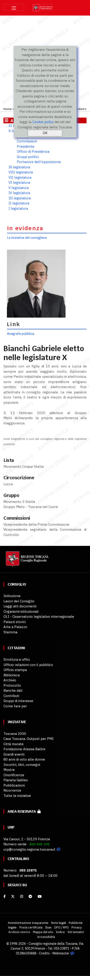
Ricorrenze (12, 790)
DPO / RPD (61, 927)
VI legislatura (19, 182)
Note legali (58, 923)
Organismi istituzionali (21, 611)
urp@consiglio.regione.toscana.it (29, 849)
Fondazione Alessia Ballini (24, 749)
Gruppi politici (28, 157)
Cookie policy (43, 122)
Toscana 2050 (14, 733)
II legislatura (19, 203)
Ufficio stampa (15, 670)
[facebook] (4, 896)
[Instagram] (21, 896)
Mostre (9, 769)
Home (7, 109)
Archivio (9, 680)
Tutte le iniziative (17, 795)
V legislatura (19, 188)
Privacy (77, 927)
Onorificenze (13, 775)
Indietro (81, 109)
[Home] (26, 561)
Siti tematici (76, 932)
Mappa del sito (43, 932)
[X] (13, 896)
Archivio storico (19, 932)
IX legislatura (19, 167)
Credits (44, 953)
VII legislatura (20, 177)
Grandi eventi (13, 754)
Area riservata (22, 811)
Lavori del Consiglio (18, 601)
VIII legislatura (21, 172)
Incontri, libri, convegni (21, 764)
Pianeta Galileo (15, 780)
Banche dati (12, 690)
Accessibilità (46, 937)
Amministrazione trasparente (28, 923)
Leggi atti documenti (19, 606)
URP (11, 827)
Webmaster (60, 953)
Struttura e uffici (16, 659)
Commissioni (27, 141)
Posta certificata (30, 927)
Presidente (25, 146)
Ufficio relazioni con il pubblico (28, 665)
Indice (60, 932)
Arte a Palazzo (15, 627)
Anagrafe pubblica (20, 333)
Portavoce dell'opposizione (39, 162)
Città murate (13, 744)
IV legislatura (19, 193)
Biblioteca (11, 675)
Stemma (10, 632)
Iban (48, 927)
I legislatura (18, 208)
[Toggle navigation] (13, 7)
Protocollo (12, 685)
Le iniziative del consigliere (27, 237)
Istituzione (12, 596)
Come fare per (15, 706)
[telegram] (31, 896)
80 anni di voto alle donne (24, 759)
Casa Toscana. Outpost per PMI (28, 738)
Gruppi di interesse (18, 701)
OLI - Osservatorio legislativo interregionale (38, 616)
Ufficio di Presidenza (33, 151)
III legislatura (20, 198)
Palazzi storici (14, 622)
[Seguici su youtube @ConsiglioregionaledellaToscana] (40, 896)
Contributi (11, 696)
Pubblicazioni (14, 785)
